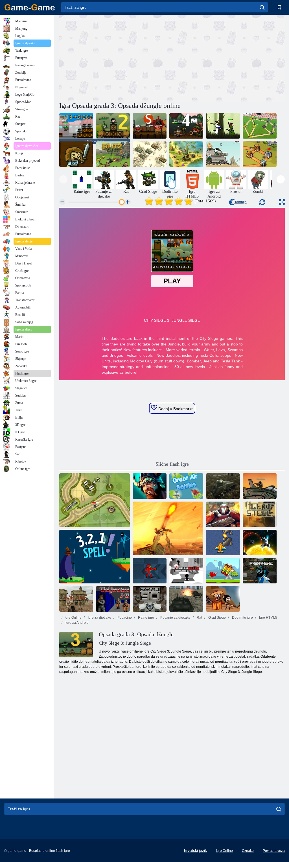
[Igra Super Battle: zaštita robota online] (150, 570)
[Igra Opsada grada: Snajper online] (150, 126)
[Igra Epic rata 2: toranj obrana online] (223, 514)
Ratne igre (145, 618)
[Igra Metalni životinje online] (223, 154)
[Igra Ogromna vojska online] (76, 154)
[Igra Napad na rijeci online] (223, 542)
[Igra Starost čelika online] (260, 514)
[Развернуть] (282, 202)
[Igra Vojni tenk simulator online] (223, 486)
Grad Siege (216, 618)
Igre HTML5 (267, 618)
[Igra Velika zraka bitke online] (186, 486)
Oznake (248, 851)
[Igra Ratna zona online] (76, 599)
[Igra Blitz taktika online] (113, 154)
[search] (262, 7)
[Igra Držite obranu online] (223, 570)
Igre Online (73, 618)
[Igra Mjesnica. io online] (168, 528)
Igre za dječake (99, 618)
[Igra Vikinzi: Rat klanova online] (150, 486)
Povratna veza (274, 851)
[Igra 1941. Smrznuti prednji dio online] (150, 154)
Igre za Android (77, 623)
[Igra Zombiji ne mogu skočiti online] (223, 599)
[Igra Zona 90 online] (150, 599)
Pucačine (124, 618)
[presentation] (63, 179)
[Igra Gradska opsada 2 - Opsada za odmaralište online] (113, 126)
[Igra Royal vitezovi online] (260, 154)
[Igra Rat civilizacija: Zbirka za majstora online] (186, 154)
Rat (199, 618)
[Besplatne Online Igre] (29, 7)
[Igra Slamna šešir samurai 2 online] (223, 126)
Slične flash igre (172, 464)
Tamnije (241, 202)
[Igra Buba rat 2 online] (260, 126)
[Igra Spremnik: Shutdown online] (186, 599)
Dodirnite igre (242, 618)
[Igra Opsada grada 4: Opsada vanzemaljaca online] (186, 126)
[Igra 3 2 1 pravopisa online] (94, 556)
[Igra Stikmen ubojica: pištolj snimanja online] (186, 570)
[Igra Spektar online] (260, 542)
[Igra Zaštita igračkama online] (94, 500)
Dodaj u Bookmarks (175, 408)
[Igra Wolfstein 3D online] (113, 599)
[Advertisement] (115, 57)
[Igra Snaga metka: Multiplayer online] (260, 570)
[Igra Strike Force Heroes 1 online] (260, 486)
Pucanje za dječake (175, 618)
